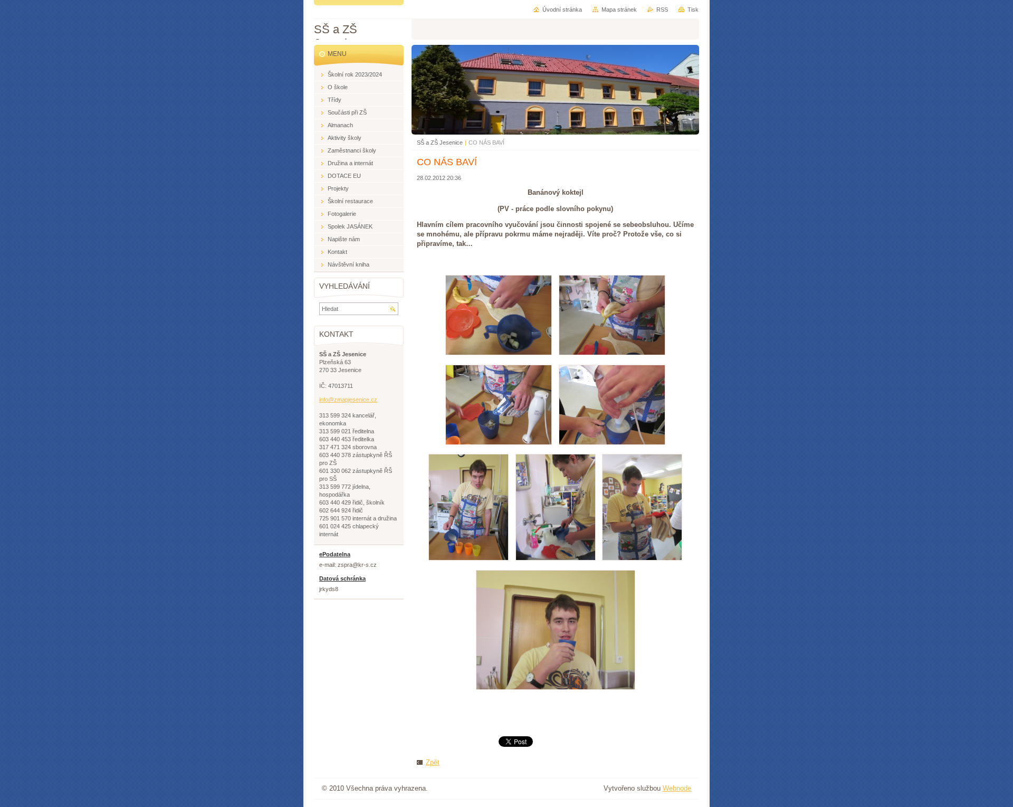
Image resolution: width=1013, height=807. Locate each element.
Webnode (677, 788)
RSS (662, 9)
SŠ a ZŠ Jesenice (440, 142)
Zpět (432, 762)
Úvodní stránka (562, 9)
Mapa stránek (619, 9)
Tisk (693, 9)
